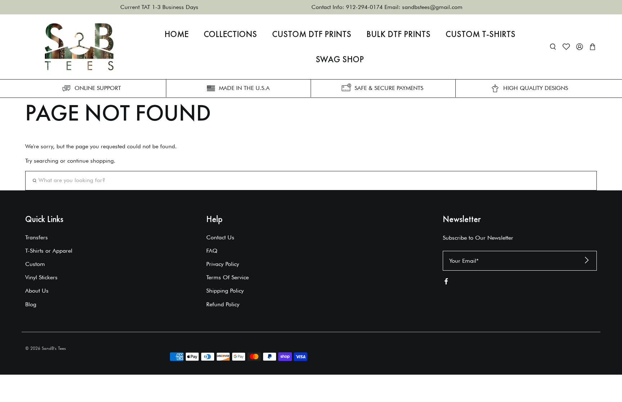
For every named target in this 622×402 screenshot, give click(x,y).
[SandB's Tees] (79, 47)
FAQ (211, 250)
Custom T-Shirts (480, 34)
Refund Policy (222, 304)
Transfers (36, 237)
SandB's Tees (54, 348)
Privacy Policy (222, 264)
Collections (230, 34)
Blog (30, 304)
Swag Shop (340, 59)
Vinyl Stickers (41, 277)
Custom (35, 264)
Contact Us (220, 237)
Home (176, 34)
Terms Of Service (227, 277)
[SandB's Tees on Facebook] (446, 282)
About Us (37, 290)
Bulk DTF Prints (398, 34)
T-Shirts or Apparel (48, 250)
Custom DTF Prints (311, 34)
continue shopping (90, 160)
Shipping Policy (225, 290)
